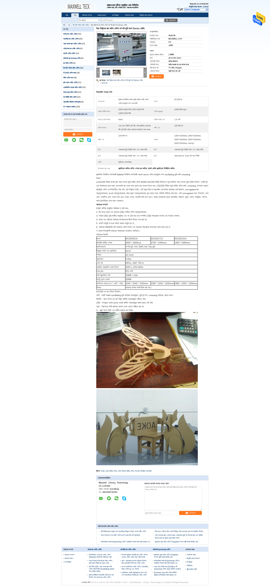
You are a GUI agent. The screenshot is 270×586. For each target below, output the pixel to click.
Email (205, 6)
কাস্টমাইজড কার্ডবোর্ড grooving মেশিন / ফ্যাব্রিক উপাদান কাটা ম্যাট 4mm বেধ (125, 542)
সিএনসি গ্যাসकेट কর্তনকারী (143, 471)
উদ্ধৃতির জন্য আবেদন (195, 6)
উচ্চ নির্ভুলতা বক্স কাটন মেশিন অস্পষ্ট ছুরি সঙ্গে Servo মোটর (125, 80)
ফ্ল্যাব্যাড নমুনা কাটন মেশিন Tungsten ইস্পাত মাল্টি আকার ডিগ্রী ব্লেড (176, 542)
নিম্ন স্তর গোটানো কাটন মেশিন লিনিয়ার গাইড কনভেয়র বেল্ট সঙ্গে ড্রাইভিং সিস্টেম (179, 531)
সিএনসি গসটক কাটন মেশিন (81, 25)
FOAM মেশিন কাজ (69, 73)
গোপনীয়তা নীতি (85, 582)
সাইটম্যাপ (189, 565)
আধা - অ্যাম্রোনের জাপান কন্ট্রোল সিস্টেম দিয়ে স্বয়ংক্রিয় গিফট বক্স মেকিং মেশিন (134, 562)
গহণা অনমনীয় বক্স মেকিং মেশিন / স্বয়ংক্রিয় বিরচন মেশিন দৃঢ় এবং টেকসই (135, 568)
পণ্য (75, 15)
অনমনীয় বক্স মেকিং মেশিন (71, 39)
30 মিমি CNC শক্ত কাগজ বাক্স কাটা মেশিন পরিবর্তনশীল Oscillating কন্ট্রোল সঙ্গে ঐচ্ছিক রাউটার (101, 569)
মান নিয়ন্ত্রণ (115, 15)
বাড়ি (67, 15)
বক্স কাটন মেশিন (68, 63)
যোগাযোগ (79, 134)
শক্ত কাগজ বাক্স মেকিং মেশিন (72, 44)
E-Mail (189, 562)
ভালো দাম (104, 83)
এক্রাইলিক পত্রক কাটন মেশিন (72, 87)
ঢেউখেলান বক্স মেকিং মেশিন (71, 48)
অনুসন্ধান (172, 20)
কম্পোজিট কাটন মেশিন (70, 97)
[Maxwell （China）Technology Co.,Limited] (84, 6)
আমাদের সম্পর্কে (87, 15)
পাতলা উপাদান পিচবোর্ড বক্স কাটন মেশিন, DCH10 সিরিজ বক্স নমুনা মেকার (100, 562)
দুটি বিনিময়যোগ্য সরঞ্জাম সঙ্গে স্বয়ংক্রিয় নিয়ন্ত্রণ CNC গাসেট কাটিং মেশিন (123, 531)
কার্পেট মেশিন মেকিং (69, 53)
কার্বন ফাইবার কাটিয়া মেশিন (126, 471)
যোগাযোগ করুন (129, 15)
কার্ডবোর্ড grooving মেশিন (72, 58)
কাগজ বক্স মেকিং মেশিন (70, 34)
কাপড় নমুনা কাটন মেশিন (70, 92)
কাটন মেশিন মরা (68, 77)
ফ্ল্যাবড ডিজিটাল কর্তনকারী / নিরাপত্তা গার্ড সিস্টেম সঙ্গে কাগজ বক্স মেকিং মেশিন (101, 576)
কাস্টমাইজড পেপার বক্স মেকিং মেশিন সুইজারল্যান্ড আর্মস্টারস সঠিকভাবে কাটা (100, 556)
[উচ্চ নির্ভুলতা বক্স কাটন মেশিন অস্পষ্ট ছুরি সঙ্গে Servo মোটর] (121, 49)
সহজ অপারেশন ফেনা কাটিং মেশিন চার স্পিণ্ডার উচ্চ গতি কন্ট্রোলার (120, 535)
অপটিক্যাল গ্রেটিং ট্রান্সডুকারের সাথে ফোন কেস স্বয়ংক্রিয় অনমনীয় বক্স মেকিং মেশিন (134, 573)
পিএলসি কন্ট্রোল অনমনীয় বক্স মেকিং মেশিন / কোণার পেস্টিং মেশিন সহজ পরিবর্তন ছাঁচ (135, 556)
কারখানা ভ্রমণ (102, 15)
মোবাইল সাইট (193, 569)
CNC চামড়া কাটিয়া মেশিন (109, 471)
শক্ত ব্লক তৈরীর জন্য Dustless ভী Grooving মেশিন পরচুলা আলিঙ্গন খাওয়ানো (167, 568)
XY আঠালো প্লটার (69, 107)
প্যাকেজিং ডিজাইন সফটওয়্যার (72, 102)
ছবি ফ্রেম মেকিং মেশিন (70, 82)
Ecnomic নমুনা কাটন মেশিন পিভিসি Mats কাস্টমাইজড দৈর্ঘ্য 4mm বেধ (165, 573)
